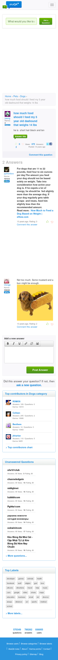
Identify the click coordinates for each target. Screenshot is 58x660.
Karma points (35, 648)
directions (20, 587)
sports (34, 601)
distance (18, 601)
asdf (19, 583)
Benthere (17, 424)
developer (11, 578)
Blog (41, 654)
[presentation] (8, 344)
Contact (46, 648)
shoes (33, 592)
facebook (10, 583)
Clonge (7, 284)
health (39, 578)
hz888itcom (13, 497)
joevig (7, 118)
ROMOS (16, 401)
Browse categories (29, 643)
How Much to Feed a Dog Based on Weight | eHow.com (35, 213)
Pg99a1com (13, 506)
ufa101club (13, 470)
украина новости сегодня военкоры (18, 517)
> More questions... (16, 555)
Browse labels (46, 643)
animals (30, 578)
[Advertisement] (29, 63)
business (21, 597)
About (24, 648)
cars (8, 592)
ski (38, 597)
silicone (10, 587)
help (37, 587)
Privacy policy (21, 654)
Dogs (22, 96)
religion (27, 583)
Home (8, 96)
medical (43, 601)
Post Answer (40, 370)
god (35, 583)
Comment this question (40, 154)
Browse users (13, 643)
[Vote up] (16, 144)
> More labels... (14, 613)
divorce (45, 597)
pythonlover (9, 173)
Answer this (20, 136)
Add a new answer (14, 338)
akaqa (9, 601)
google (16, 592)
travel (30, 587)
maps (41, 592)
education (11, 597)
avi (27, 601)
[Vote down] (22, 144)
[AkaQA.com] (12, 5)
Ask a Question (46, 21)
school (9, 606)
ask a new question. (29, 385)
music (45, 587)
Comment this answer (27, 224)
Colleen (16, 412)
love (42, 583)
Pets (15, 96)
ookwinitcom (14, 527)
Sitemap (33, 654)
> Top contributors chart (19, 447)
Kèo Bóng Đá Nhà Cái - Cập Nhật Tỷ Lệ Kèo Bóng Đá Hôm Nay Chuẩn (20, 541)
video (25, 592)
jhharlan (17, 435)
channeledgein (15, 479)
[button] (8, 343)
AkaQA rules (13, 648)
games (21, 578)
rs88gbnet (13, 488)
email (31, 597)
